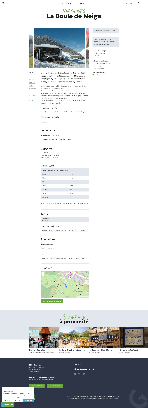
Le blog (77, 365)
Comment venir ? (55, 386)
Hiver (68, 3)
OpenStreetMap (86, 297)
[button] (65, 64)
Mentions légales (78, 396)
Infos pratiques (80, 3)
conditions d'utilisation (103, 398)
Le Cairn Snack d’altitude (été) (72, 350)
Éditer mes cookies (87, 396)
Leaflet (80, 297)
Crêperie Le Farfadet (128, 350)
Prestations (32, 88)
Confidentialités (97, 396)
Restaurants (79, 21)
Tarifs (31, 85)
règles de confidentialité (91, 398)
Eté (62, 3)
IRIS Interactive (115, 396)
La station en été (64, 21)
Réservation (8, 404)
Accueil (57, 21)
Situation (31, 92)
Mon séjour (72, 21)
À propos (31, 72)
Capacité (31, 79)
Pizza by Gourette (37, 350)
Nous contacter (37, 386)
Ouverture (32, 82)
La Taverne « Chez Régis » (100, 350)
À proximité (32, 95)
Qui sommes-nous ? (85, 369)
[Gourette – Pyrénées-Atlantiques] (5, 5)
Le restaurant (33, 76)
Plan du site (69, 396)
